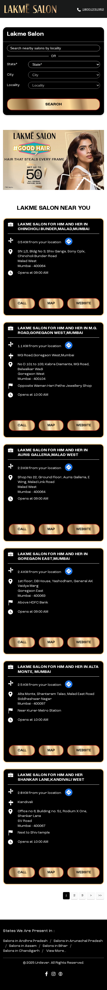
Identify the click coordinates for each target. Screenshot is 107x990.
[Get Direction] (69, 244)
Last (100, 895)
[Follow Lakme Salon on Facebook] (46, 974)
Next (91, 895)
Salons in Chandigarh (21, 950)
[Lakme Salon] (30, 8)
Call (22, 303)
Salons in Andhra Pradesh (25, 941)
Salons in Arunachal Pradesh (78, 941)
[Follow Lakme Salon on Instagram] (53, 974)
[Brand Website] (60, 974)
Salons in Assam (23, 946)
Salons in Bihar (55, 946)
